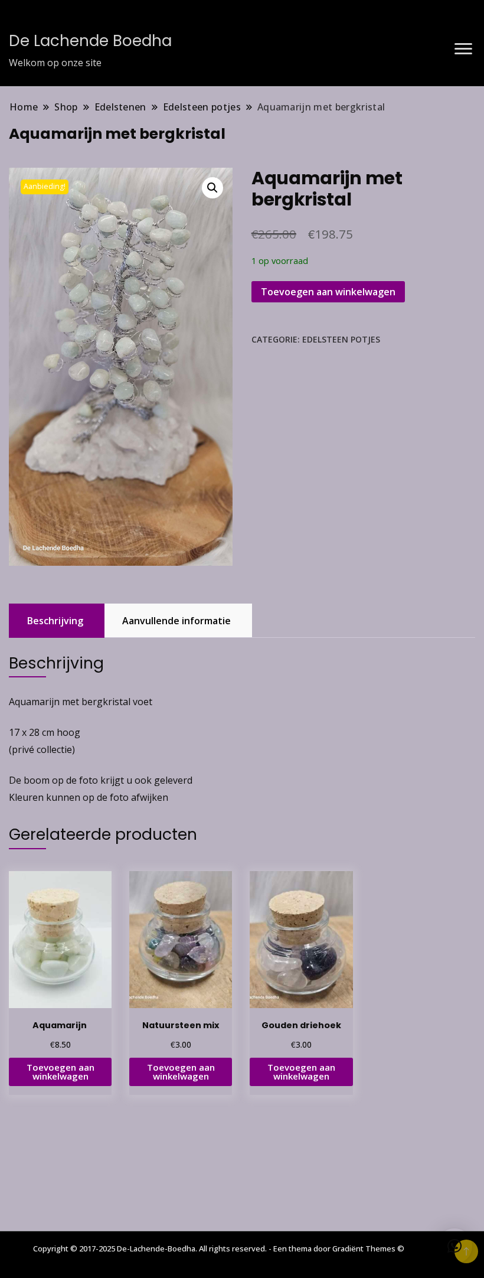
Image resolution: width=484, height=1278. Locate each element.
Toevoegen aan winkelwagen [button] (60, 1071)
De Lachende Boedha (90, 40)
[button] (212, 187)
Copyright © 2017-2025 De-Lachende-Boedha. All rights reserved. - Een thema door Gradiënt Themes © (218, 1248)
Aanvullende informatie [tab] (176, 620)
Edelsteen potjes (341, 339)
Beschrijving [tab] (55, 620)
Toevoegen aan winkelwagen (328, 291)
